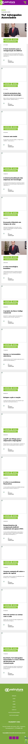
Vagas (14, 707)
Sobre (14, 704)
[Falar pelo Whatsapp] (26, 738)
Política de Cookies (14, 715)
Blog (14, 701)
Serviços (14, 695)
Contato (14, 709)
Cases (14, 698)
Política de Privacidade (14, 712)
